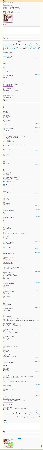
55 (6, 45)
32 (8, 44)
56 (8, 45)
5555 (4, 246)
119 (33, 47)
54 (5, 45)
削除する (38, 58)
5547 (4, 308)
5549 (4, 291)
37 (15, 44)
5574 (4, 66)
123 (3, 48)
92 (24, 46)
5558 (4, 210)
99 (34, 46)
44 (26, 44)
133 (21, 48)
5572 (4, 80)
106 (11, 47)
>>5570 (4, 96)
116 (28, 47)
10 (13, 43)
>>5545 (4, 330)
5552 (4, 257)
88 (18, 46)
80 (6, 46)
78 (3, 46)
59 (12, 45)
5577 (4, 52)
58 (11, 45)
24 (32, 43)
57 (9, 45)
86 (15, 46)
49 (33, 44)
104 (7, 47)
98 (33, 46)
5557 (4, 217)
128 (12, 48)
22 (29, 43)
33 (9, 44)
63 (18, 45)
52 (38, 44)
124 (5, 48)
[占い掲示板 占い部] (4, 0)
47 (30, 44)
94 (27, 46)
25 (34, 43)
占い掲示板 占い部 (22, 449)
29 (3, 44)
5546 (4, 329)
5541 (4, 385)
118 (31, 47)
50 (35, 44)
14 (18, 43)
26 (35, 43)
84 (12, 46)
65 (21, 45)
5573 (4, 75)
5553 (4, 253)
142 (38, 48)
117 (30, 47)
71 (30, 45)
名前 (4, 431)
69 (27, 45)
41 (21, 44)
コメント (5, 25)
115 (26, 47)
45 (27, 44)
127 (11, 48)
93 (25, 46)
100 (36, 46)
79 (5, 46)
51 (36, 44)
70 (28, 45)
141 (36, 48)
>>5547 (4, 185)
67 (24, 45)
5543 (4, 362)
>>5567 (4, 129)
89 (19, 46)
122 (38, 47)
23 (31, 43)
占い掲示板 (4, 2)
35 (12, 44)
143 (4, 49)
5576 (4, 56)
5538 (4, 396)
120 (35, 47)
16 (21, 43)
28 (38, 43)
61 (15, 45)
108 (14, 47)
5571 (4, 95)
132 (20, 48)
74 (34, 45)
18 (24, 43)
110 (18, 47)
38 (17, 44)
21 (28, 43)
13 (17, 43)
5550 (4, 283)
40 (20, 44)
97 (31, 46)
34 (11, 44)
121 (36, 47)
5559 (4, 206)
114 (25, 47)
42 (23, 44)
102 (3, 47)
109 (16, 47)
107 (13, 47)
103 (5, 47)
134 (23, 48)
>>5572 (4, 76)
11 (14, 43)
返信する (36, 58)
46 (29, 44)
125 (7, 48)
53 (3, 45)
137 (29, 48)
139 (32, 48)
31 (6, 44)
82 (9, 46)
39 (18, 44)
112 (21, 47)
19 (25, 43)
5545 (4, 336)
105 (9, 47)
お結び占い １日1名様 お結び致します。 (11, 4)
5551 (4, 272)
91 (22, 46)
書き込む (20, 41)
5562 (4, 184)
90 (21, 46)
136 (27, 48)
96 (30, 46)
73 (33, 45)
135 (25, 48)
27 (37, 43)
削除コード (6, 38)
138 (30, 48)
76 (37, 45)
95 (28, 46)
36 (14, 44)
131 (18, 48)
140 (34, 48)
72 (31, 45)
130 (16, 48)
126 (9, 48)
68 (25, 45)
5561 (4, 191)
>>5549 (4, 273)
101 (38, 46)
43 (24, 44)
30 (5, 44)
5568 (4, 128)
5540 (4, 389)
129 (14, 48)
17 (22, 43)
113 (23, 47)
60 (14, 45)
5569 (4, 124)
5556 (4, 242)
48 (32, 44)
